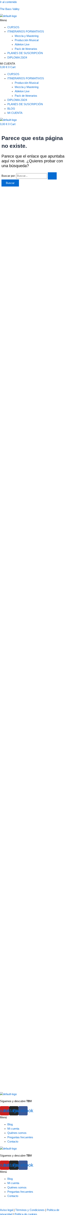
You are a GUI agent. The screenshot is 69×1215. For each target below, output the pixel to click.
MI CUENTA (7, 63)
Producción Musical (26, 40)
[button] (34, 20)
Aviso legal (6, 1210)
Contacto (12, 1141)
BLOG (11, 108)
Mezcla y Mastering (26, 35)
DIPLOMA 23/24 (17, 57)
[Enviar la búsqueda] (52, 176)
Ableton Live (22, 44)
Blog (10, 1124)
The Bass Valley (10, 9)
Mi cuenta (13, 1128)
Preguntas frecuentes (20, 1137)
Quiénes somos (16, 1132)
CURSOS (13, 27)
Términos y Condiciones (30, 1210)
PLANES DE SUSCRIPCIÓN (25, 53)
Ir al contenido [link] (8, 2)
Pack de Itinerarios (26, 48)
